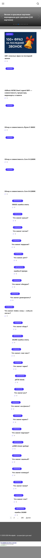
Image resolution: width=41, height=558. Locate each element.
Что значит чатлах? (20, 231)
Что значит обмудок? (20, 284)
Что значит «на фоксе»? (20, 406)
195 (22, 518)
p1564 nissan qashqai (20, 446)
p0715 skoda (19, 380)
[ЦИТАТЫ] (21, 52)
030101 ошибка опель (20, 204)
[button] (13, 24)
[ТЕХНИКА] (21, 86)
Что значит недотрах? (20, 433)
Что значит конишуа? (20, 473)
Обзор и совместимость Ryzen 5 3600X (20, 127)
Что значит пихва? (20, 486)
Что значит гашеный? (20, 459)
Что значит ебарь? (20, 326)
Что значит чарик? (20, 366)
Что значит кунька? (20, 218)
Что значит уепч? (20, 258)
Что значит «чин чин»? (20, 353)
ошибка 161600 (20, 512)
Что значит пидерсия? (20, 244)
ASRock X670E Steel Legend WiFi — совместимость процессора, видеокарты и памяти (18, 92)
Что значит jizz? (20, 393)
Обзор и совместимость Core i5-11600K (20, 159)
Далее (28, 518)
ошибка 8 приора (20, 271)
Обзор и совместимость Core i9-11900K (20, 191)
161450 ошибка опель (20, 340)
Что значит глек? (20, 499)
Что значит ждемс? (20, 419)
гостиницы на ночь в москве (7, 544)
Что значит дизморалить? (20, 297)
